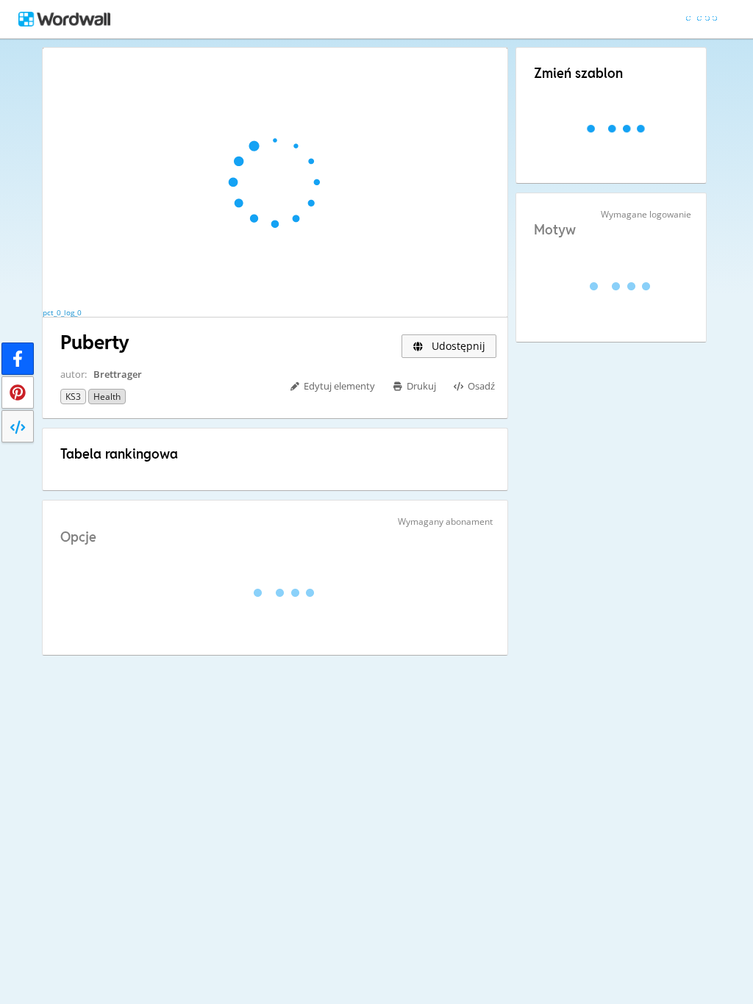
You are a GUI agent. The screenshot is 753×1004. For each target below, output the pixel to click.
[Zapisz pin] (17, 392)
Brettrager (117, 374)
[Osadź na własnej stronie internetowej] (17, 426)
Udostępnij (457, 346)
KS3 (73, 396)
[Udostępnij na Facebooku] (17, 359)
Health (107, 396)
